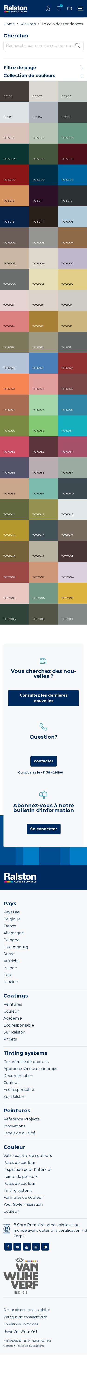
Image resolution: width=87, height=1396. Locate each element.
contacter (43, 761)
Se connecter (43, 829)
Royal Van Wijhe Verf (20, 1331)
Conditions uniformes (20, 1324)
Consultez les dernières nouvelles (44, 698)
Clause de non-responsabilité (26, 1310)
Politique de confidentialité (25, 1317)
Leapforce (39, 1345)
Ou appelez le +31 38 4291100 (40, 772)
